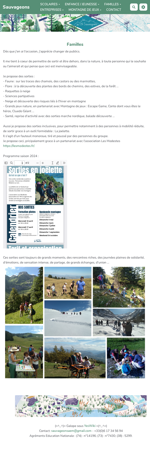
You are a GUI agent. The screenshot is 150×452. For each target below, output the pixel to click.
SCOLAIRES (49, 4)
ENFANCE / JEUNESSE (81, 4)
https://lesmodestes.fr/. (19, 146)
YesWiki (89, 426)
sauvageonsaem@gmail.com (71, 431)
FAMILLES (111, 4)
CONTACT (113, 10)
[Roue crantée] (143, 7)
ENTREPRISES (50, 10)
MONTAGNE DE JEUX (84, 10)
